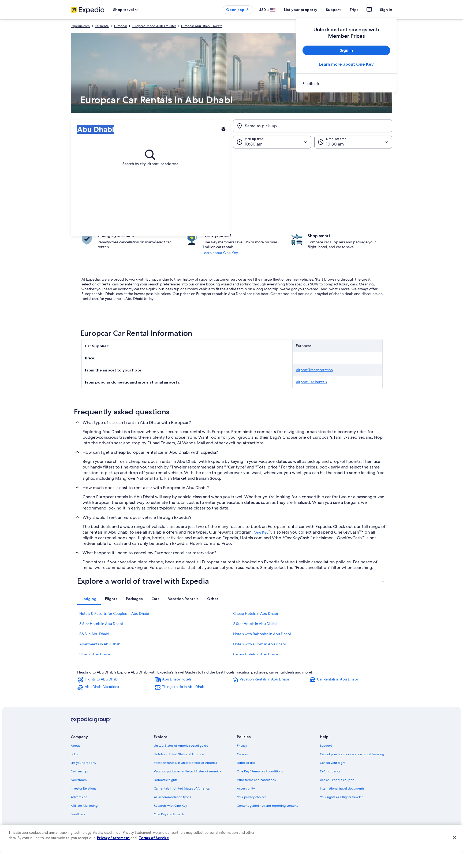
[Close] (454, 838)
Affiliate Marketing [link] (84, 805)
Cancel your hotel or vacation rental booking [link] (352, 754)
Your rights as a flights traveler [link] (341, 797)
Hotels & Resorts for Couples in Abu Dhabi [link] (114, 613)
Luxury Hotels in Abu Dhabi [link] (255, 654)
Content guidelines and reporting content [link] (267, 805)
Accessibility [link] (246, 788)
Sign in (386, 9)
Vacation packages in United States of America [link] (187, 771)
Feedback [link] (78, 814)
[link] (346, 83)
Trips (354, 9)
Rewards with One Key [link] (170, 805)
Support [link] (326, 745)
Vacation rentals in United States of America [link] (185, 763)
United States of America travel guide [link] (181, 745)
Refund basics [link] (330, 771)
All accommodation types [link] (172, 797)
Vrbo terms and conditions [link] (256, 780)
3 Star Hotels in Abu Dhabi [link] (101, 623)
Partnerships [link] (80, 771)
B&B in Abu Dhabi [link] (94, 633)
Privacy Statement (113, 838)
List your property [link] (83, 763)
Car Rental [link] (102, 26)
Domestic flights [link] (165, 780)
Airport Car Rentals (311, 382)
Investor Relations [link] (83, 788)
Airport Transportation (314, 369)
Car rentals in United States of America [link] (182, 788)
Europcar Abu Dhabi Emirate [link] (201, 26)
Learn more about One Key (346, 64)
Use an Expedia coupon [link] (337, 780)
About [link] (75, 745)
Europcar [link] (120, 26)
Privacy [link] (242, 745)
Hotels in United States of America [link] (179, 754)
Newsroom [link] (79, 780)
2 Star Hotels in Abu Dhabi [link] (255, 623)
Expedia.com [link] (80, 26)
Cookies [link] (242, 754)
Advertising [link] (79, 797)
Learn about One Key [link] (220, 252)
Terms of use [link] (246, 763)
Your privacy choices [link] (251, 797)
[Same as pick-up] (312, 126)
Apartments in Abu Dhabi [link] (100, 644)
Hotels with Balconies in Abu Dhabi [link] (262, 633)
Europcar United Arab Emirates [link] (154, 26)
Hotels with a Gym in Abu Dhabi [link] (259, 644)
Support (333, 9)
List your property (300, 9)
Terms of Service (154, 838)
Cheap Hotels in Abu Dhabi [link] (255, 613)
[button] (231, 192)
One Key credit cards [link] (169, 814)
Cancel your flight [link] (332, 763)
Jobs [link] (74, 754)
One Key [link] (261, 532)
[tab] (89, 599)
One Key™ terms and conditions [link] (260, 771)
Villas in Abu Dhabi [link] (94, 654)
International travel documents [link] (342, 788)
